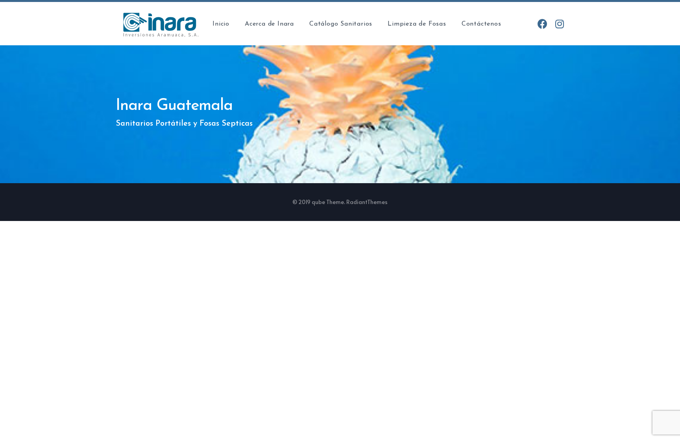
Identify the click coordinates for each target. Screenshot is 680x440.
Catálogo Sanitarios (340, 24)
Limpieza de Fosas (417, 24)
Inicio (221, 24)
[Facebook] (542, 24)
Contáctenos (481, 24)
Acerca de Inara (269, 24)
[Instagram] (559, 24)
